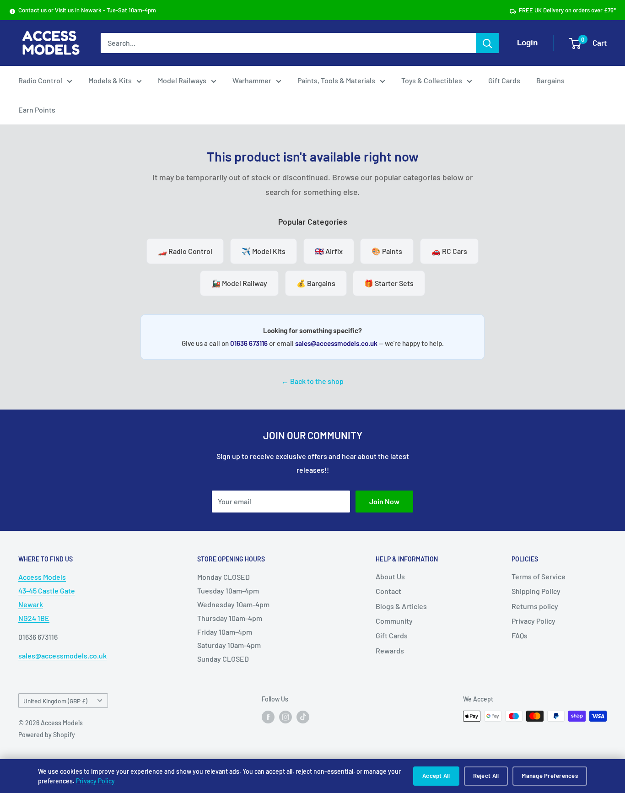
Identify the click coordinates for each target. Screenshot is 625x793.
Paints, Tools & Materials (336, 80)
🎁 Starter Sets (389, 283)
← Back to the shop (312, 381)
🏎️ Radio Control (185, 251)
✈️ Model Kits (264, 251)
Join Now (384, 501)
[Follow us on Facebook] (268, 717)
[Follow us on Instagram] (285, 717)
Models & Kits (110, 80)
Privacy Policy (95, 781)
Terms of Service (539, 576)
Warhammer (251, 80)
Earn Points (36, 109)
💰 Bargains (315, 283)
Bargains (550, 80)
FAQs (520, 635)
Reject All (486, 775)
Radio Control (40, 80)
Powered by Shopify (46, 735)
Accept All (436, 775)
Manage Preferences (550, 775)
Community (394, 620)
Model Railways (182, 80)
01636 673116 (249, 343)
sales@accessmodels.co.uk (336, 343)
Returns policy (535, 606)
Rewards (390, 650)
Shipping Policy (536, 591)
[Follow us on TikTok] (302, 717)
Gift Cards (504, 80)
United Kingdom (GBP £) (55, 701)
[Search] (487, 43)
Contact (388, 591)
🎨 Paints (387, 251)
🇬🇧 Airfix (329, 251)
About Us (390, 576)
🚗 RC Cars (449, 251)
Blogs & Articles (401, 606)
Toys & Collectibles (431, 80)
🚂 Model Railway (239, 283)
